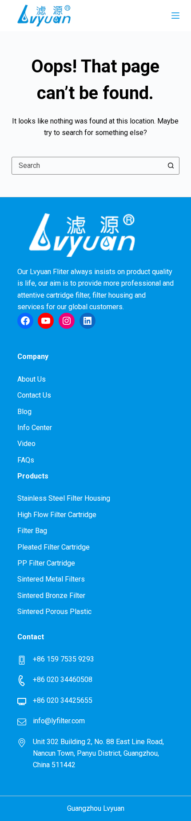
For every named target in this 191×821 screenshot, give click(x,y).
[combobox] (87, 166)
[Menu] (175, 16)
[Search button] (170, 165)
